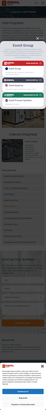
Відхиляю (23, 398)
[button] (42, 366)
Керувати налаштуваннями (23, 404)
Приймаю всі (23, 391)
